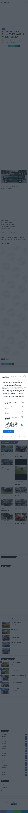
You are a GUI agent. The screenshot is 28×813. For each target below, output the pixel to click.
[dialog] (14, 406)
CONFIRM (8, 431)
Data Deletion (5, 436)
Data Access (14, 436)
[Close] (25, 376)
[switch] (22, 406)
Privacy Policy (22, 436)
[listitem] (14, 403)
